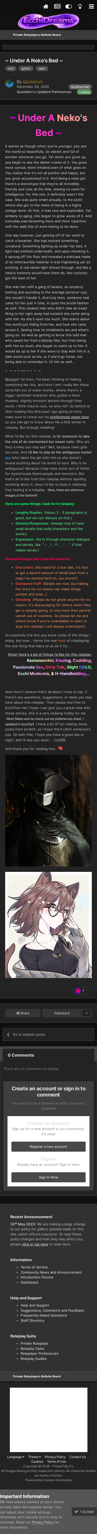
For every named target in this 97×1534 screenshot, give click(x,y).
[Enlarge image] (48, 810)
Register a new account (48, 1146)
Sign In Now (48, 1177)
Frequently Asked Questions (44, 1315)
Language (15, 1457)
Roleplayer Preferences (39, 1353)
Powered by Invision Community (48, 1480)
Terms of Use (56, 1461)
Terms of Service (34, 1267)
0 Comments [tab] (21, 1055)
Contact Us (78, 1457)
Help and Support (35, 1305)
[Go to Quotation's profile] (9, 83)
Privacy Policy (55, 1457)
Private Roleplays (34, 1343)
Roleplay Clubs (32, 1348)
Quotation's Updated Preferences (44, 92)
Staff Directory (32, 1320)
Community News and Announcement (51, 1272)
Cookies (37, 1461)
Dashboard (29, 1282)
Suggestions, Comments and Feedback (52, 1310)
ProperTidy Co (63, 1466)
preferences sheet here (69, 417)
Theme (33, 1457)
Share (24, 1013)
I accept (86, 1511)
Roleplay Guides (34, 1358)
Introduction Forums (37, 1277)
